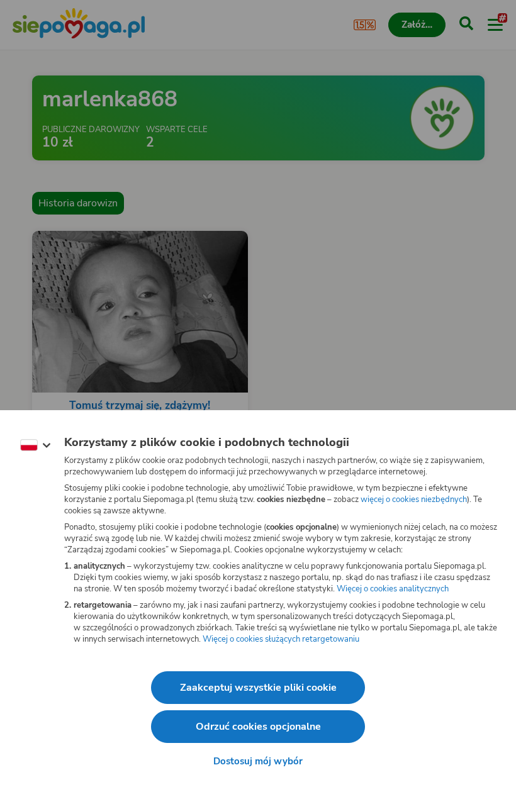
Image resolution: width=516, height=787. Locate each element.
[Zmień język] (35, 445)
